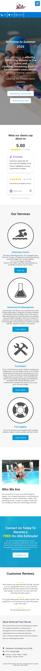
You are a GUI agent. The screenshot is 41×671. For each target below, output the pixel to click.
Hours (20, 15)
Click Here (20, 75)
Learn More (20, 329)
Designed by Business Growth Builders (25, 664)
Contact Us (20, 555)
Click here (13, 261)
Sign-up (20, 270)
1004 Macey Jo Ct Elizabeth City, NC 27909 (18, 648)
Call (5, 15)
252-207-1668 (14, 651)
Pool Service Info (20, 100)
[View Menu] (37, 3)
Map (12, 15)
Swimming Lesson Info (20, 93)
